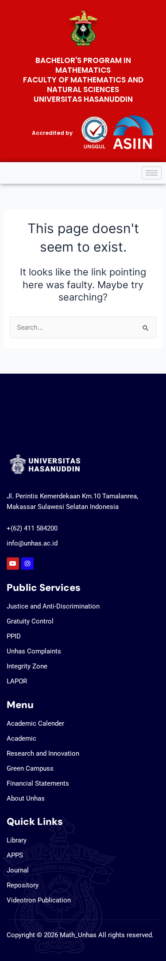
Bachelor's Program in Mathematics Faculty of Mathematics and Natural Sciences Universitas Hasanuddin (83, 79)
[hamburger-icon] (152, 173)
